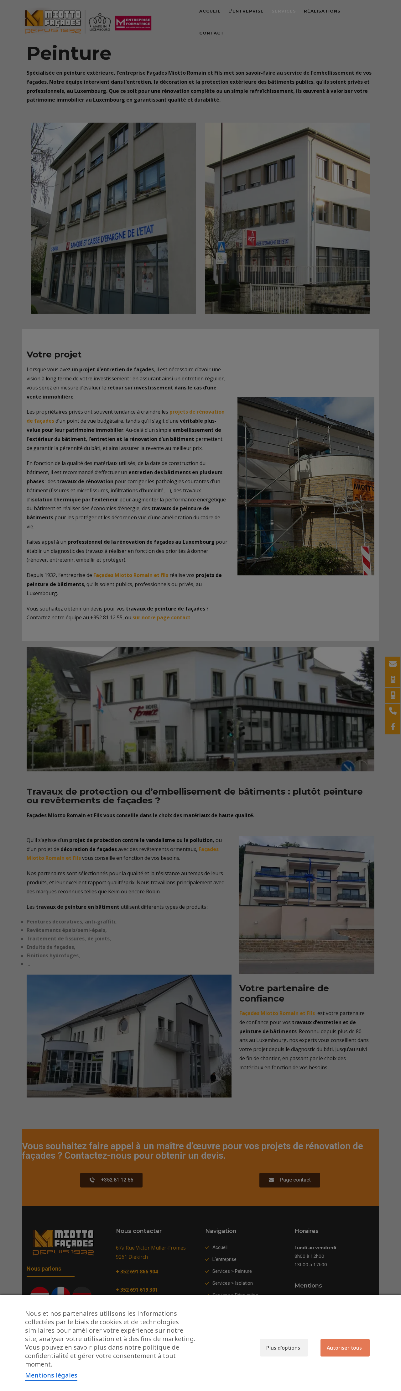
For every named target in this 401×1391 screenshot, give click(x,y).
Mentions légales (51, 1375)
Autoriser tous (344, 1347)
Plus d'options (283, 1347)
